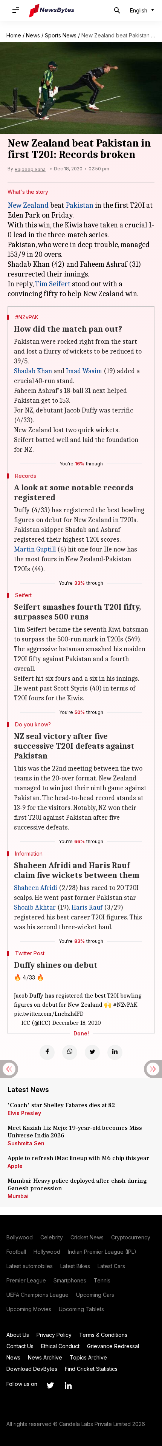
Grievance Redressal (113, 1346)
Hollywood (47, 1251)
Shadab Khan (33, 371)
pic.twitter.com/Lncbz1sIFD (49, 1013)
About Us (17, 1335)
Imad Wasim (84, 371)
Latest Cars (111, 1266)
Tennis (102, 1280)
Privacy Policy (54, 1335)
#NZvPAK (125, 1004)
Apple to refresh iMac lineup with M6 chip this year (78, 1158)
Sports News (60, 35)
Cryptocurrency (130, 1237)
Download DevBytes (31, 1369)
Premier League (26, 1280)
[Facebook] (47, 1052)
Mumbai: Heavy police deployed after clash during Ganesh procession (77, 1184)
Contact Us (20, 1346)
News (33, 35)
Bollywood (19, 1237)
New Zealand (28, 205)
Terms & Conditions (103, 1335)
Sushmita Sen (26, 1143)
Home (13, 35)
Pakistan (79, 205)
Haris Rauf (87, 907)
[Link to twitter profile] (50, 1385)
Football (16, 1251)
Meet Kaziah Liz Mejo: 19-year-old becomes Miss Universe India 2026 (75, 1131)
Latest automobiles (29, 1266)
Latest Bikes (75, 1266)
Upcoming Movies (28, 1309)
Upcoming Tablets (81, 1309)
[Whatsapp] (69, 1052)
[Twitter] (92, 1052)
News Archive (45, 1357)
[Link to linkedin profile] (68, 1385)
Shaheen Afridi (35, 888)
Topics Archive (88, 1357)
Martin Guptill (35, 549)
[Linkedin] (114, 1052)
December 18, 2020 (76, 1023)
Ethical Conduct (60, 1346)
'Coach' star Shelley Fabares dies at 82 (61, 1105)
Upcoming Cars (95, 1295)
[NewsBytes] (51, 11)
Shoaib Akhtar (35, 907)
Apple (15, 1166)
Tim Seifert (52, 284)
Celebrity (51, 1237)
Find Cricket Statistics (91, 1369)
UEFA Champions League (37, 1295)
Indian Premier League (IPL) (102, 1251)
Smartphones (69, 1280)
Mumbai (18, 1196)
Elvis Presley (24, 1113)
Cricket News (87, 1237)
